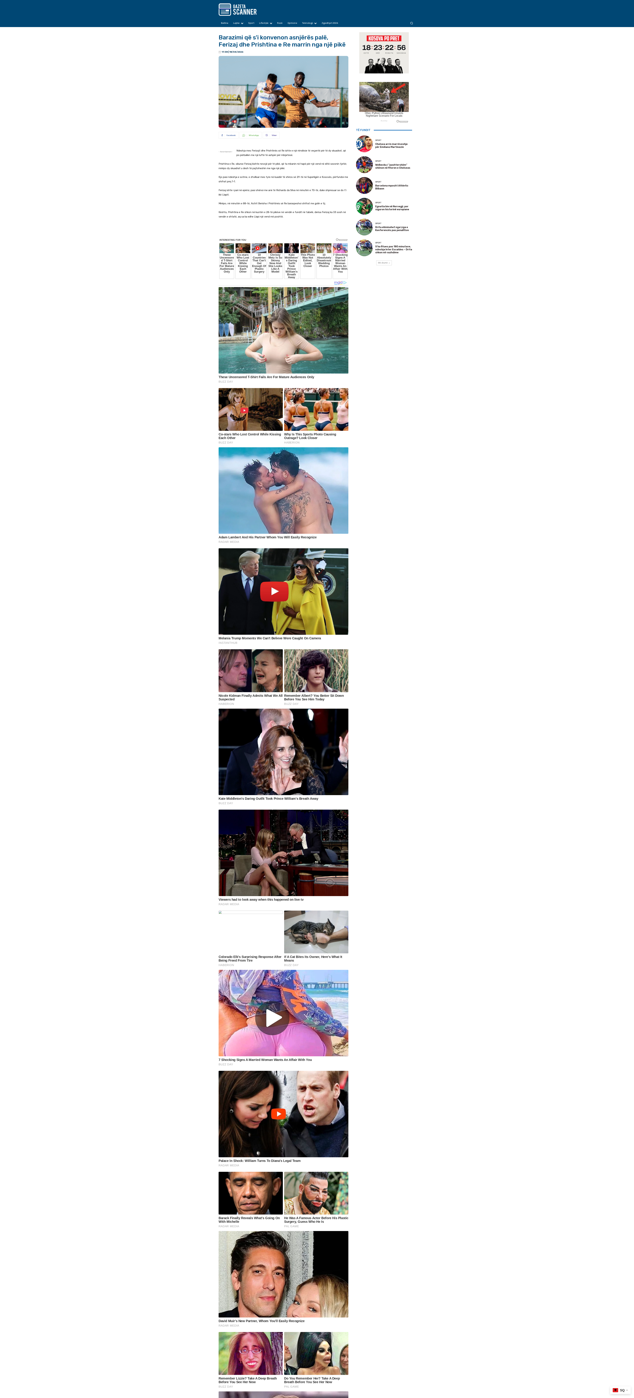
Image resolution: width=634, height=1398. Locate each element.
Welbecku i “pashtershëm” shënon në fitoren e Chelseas (392, 166)
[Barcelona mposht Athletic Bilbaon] (364, 185)
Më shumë (383, 262)
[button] (411, 23)
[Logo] (244, 9)
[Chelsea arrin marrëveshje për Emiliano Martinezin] (364, 143)
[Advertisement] (283, 230)
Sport (378, 140)
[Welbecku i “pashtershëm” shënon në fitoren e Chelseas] (364, 164)
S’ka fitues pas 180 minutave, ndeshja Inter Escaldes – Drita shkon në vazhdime (393, 249)
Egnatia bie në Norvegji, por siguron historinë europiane (392, 208)
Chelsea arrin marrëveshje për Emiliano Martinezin (391, 145)
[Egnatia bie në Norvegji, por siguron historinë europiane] (364, 206)
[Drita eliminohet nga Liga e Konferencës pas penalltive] (364, 227)
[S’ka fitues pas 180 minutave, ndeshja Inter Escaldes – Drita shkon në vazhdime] (364, 247)
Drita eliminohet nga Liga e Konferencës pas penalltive (392, 229)
